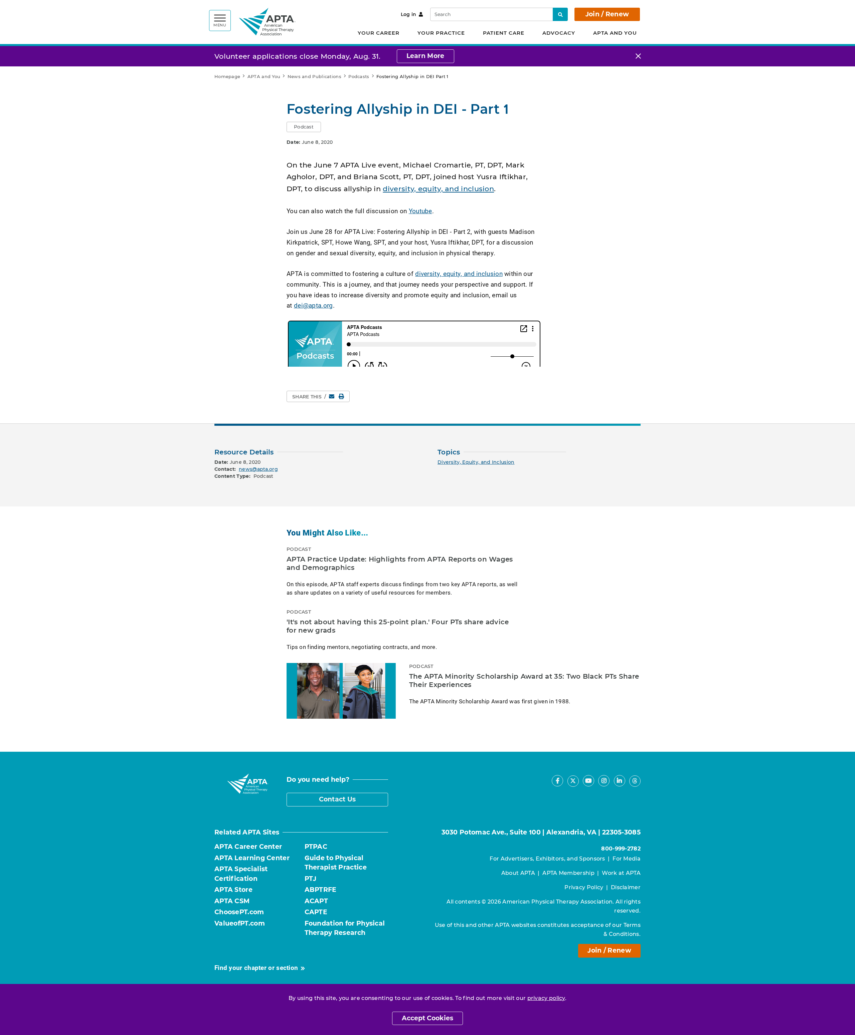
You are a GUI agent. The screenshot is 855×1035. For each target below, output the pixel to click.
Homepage (227, 76)
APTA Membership (568, 873)
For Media (627, 858)
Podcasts (358, 76)
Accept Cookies (427, 1018)
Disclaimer (626, 887)
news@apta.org (258, 469)
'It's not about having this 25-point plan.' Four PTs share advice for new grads (398, 626)
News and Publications (314, 76)
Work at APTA (621, 873)
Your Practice (441, 33)
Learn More (425, 56)
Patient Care (503, 33)
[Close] (638, 56)
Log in (408, 14)
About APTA (518, 873)
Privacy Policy (583, 887)
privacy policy (546, 998)
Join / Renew (607, 14)
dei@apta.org (313, 305)
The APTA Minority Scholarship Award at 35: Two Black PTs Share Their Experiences (524, 680)
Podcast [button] (304, 127)
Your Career (378, 33)
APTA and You (615, 33)
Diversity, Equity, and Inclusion (476, 462)
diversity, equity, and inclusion (438, 189)
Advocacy (558, 33)
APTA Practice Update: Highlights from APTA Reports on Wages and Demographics (400, 563)
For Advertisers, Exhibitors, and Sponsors (547, 858)
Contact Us (337, 799)
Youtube (420, 211)
